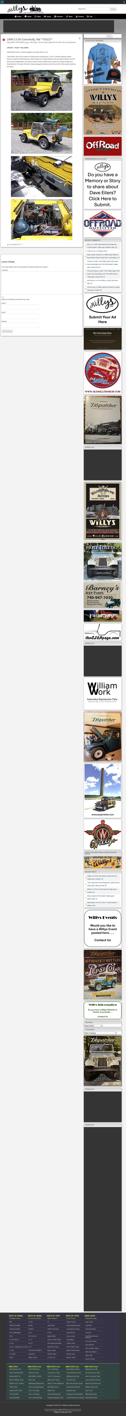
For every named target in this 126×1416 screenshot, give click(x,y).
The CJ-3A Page (33, 1394)
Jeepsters (31, 1354)
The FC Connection (53, 1376)
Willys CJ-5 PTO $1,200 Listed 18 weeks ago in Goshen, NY (102, 891)
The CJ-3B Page (52, 1369)
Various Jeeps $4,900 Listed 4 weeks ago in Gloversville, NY (101, 897)
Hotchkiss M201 (14, 1329)
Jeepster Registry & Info (55, 1398)
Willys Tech (51, 1390)
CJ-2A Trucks (70, 1318)
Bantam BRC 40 (14, 1376)
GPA (10, 1336)
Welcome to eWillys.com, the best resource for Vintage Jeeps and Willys (25, 9)
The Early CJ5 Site (53, 1373)
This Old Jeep (71, 1380)
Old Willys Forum (53, 1387)
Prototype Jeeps (14, 1318)
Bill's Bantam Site (15, 1369)
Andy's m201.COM (15, 1390)
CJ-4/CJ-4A (51, 1357)
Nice (35, 42)
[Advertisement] (58, 26)
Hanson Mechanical (54, 1394)
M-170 (30, 1343)
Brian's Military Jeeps (16, 1380)
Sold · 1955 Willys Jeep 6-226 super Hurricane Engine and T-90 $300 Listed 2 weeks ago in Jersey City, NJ (102, 264)
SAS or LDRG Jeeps (54, 1340)
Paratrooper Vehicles (73, 1387)
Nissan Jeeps (51, 1354)
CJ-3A (11, 1350)
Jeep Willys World (91, 1398)
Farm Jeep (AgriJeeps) (36, 1387)
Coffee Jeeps (70, 1343)
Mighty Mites (51, 1336)
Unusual (88, 1332)
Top (120, 1410)
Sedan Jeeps (70, 1354)
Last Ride (88, 1325)
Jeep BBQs (70, 1340)
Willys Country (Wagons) (55, 1383)
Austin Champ (90, 1359)
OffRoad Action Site (72, 1376)
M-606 (30, 1325)
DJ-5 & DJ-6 (32, 1336)
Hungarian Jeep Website (74, 1394)
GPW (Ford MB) (14, 1325)
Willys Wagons (52, 1318)
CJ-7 (30, 1347)
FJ (48, 1322)
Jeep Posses (70, 1332)
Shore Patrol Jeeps (72, 1347)
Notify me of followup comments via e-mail (15, 299)
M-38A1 (31, 1329)
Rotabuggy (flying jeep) (36, 1383)
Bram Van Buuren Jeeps (74, 1383)
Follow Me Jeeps (91, 1318)
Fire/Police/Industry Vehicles (91, 1337)
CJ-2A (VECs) (14, 1340)
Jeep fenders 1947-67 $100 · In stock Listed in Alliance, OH (102, 904)
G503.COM (13, 1387)
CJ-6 (30, 1340)
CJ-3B (30, 1322)
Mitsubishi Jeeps (53, 1347)
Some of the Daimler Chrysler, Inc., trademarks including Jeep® (63, 1410)
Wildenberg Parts (91, 1394)
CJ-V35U (12, 1354)
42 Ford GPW (13, 1394)
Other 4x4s (89, 1355)
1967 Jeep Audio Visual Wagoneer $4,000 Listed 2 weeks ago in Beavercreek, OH (103, 884)
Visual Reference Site (73, 1373)
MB (10, 1322)
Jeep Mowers (89, 1345)
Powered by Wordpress (51, 1409)
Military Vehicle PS (91, 1387)
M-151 (49, 1332)
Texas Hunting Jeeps (73, 1325)
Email (3, 312)
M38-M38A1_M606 (34, 1376)
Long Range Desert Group (75, 1398)
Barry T (89, 244)
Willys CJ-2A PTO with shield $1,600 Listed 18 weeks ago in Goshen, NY (102, 877)
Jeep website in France (93, 1380)
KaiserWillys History (73, 1369)
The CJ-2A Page (33, 1390)
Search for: (82, 9)
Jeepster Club (71, 1390)
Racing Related (90, 1329)
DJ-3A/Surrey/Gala (34, 1318)
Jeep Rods (51, 1325)
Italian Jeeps (51, 1350)
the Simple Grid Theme (74, 1409)
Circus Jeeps (70, 1336)
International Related (54, 1343)
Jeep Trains (89, 1322)
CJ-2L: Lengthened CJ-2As (18, 1347)
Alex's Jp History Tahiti (92, 1376)
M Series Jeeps (33, 1373)
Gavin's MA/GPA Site (16, 1373)
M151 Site (31, 1380)
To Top (80, 38)
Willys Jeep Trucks (53, 1380)
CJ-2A (27, 42)
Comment (4, 270)
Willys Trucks (32, 1357)
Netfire (70, 1412)
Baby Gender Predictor (94, 255)
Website (4, 321)
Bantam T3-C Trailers (16, 1383)
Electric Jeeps (71, 1357)
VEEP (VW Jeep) (53, 1329)
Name (3, 303)
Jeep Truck (89, 1390)
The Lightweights (15, 1332)
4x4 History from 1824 (92, 1373)
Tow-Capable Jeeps (92, 1348)
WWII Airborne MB (91, 1369)
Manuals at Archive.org (93, 1383)
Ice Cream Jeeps (91, 1341)
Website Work (102, 251)
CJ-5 (30, 1332)
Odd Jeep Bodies (91, 1352)
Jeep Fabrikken (14, 1398)
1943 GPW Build (33, 1369)
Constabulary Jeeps (73, 1329)
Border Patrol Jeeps (73, 1350)
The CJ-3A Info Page (35, 1398)
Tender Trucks (71, 1322)
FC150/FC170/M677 (35, 1350)
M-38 (11, 1357)
